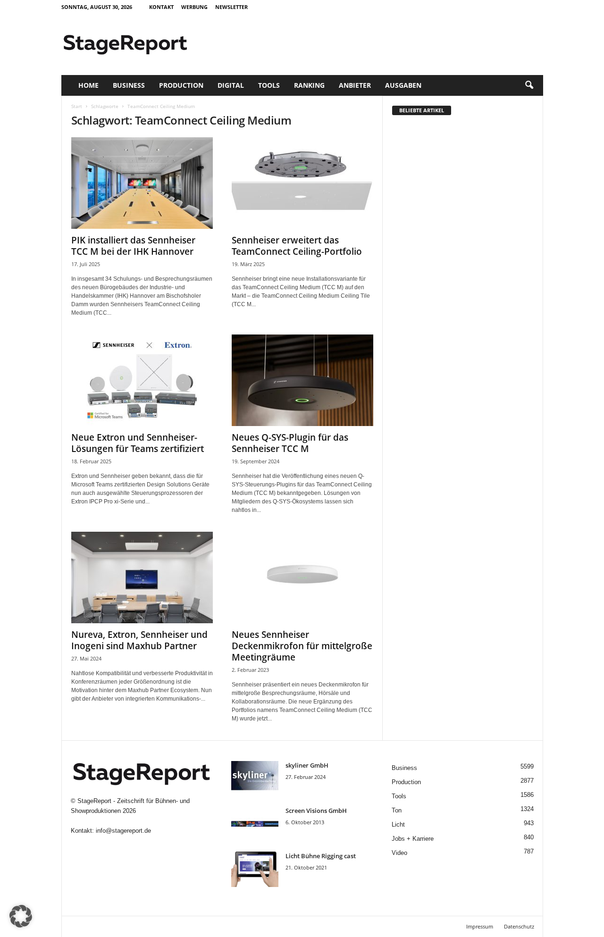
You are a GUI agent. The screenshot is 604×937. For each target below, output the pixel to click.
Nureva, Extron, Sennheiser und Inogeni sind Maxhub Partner (139, 640)
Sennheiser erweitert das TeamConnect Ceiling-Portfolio (297, 246)
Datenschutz (519, 926)
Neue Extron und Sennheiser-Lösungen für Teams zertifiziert (137, 443)
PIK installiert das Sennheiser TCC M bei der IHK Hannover (133, 246)
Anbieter (355, 85)
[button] (529, 85)
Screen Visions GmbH (316, 810)
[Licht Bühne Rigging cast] (254, 869)
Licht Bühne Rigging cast (320, 856)
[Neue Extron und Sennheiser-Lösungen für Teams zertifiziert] (142, 380)
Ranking (309, 85)
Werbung (194, 6)
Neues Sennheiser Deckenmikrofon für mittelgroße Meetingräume (302, 645)
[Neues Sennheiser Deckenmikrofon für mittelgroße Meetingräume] (302, 577)
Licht (398, 824)
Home (88, 85)
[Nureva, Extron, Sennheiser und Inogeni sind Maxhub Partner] (142, 577)
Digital (231, 85)
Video (399, 852)
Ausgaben (403, 85)
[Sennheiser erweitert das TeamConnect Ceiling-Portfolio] (302, 183)
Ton (397, 810)
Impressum (479, 926)
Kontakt (161, 6)
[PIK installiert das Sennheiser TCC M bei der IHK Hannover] (142, 183)
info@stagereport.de (123, 830)
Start (76, 106)
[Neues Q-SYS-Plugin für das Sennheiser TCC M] (302, 380)
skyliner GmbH (306, 765)
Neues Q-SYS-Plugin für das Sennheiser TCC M (290, 443)
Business (129, 85)
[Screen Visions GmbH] (254, 824)
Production (181, 85)
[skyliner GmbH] (254, 778)
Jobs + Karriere (413, 838)
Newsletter (231, 6)
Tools (269, 85)
